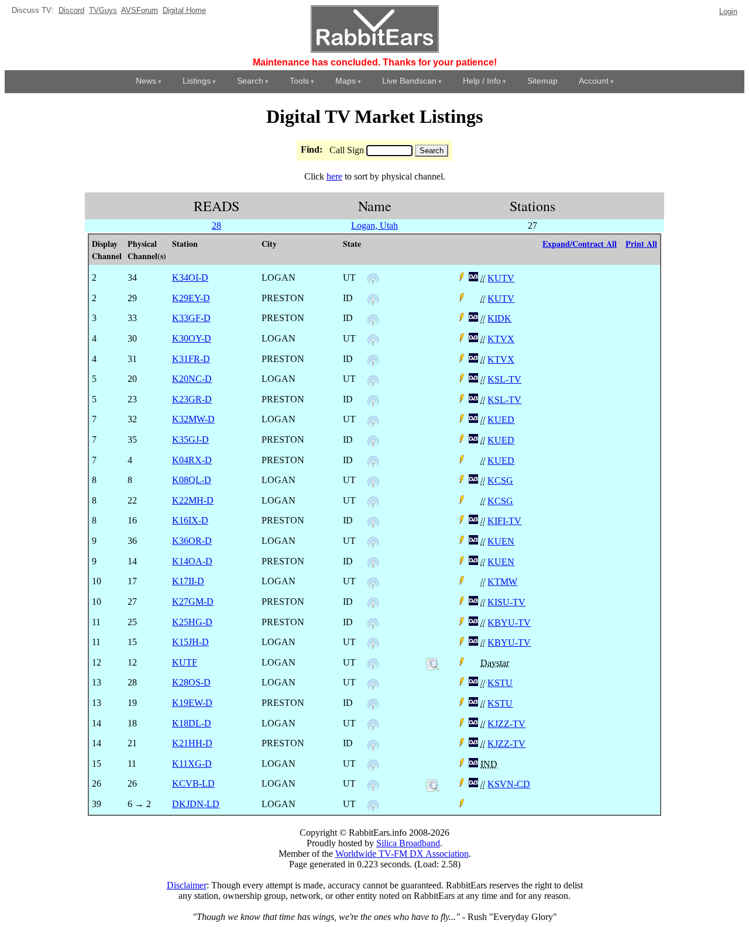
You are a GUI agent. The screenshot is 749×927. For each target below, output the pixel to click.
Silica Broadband (408, 843)
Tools (299, 80)
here (334, 176)
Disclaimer (187, 885)
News (146, 80)
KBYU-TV (509, 623)
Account (594, 80)
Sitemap (542, 80)
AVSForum (139, 10)
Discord (71, 10)
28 (216, 225)
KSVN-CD (508, 784)
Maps (345, 80)
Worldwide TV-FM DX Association (402, 854)
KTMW (502, 582)
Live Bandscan (409, 80)
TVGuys (103, 10)
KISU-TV (506, 602)
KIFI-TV (504, 521)
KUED (500, 420)
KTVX (500, 339)
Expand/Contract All (579, 243)
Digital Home (184, 10)
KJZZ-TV (506, 724)
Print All (641, 243)
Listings (197, 80)
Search (250, 80)
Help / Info (482, 80)
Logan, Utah (374, 225)
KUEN (500, 541)
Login (728, 11)
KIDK (499, 318)
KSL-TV (504, 379)
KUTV (500, 278)
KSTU (500, 683)
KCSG (500, 480)
